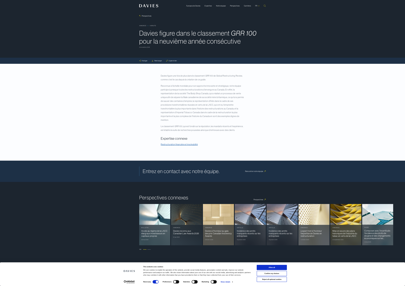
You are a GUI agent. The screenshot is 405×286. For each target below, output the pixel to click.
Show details (225, 282)
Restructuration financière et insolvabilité (179, 144)
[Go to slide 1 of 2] (144, 249)
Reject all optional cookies (271, 279)
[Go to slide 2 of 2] (149, 249)
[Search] (265, 6)
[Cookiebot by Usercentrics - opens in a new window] (129, 281)
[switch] (176, 281)
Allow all (272, 267)
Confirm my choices (271, 273)
